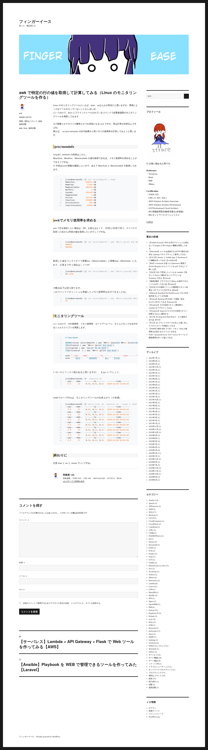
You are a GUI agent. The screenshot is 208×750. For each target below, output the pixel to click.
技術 (40, 121)
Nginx (151, 601)
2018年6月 (153, 480)
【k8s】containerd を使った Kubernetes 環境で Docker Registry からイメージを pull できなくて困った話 (168, 266)
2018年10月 (153, 474)
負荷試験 (22, 124)
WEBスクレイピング (157, 646)
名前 (22, 562)
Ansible (152, 500)
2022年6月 (153, 385)
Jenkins (152, 575)
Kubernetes (153, 580)
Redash (151, 616)
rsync (151, 619)
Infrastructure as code (157, 566)
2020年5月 (153, 444)
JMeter (151, 577)
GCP (150, 560)
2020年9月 (153, 435)
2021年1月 (153, 423)
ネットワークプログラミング (161, 670)
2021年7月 (153, 408)
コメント (24, 519)
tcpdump (152, 640)
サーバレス (153, 655)
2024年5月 (153, 364)
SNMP (151, 637)
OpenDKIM (153, 604)
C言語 (151, 533)
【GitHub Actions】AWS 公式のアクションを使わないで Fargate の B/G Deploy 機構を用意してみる (169, 245)
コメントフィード (156, 714)
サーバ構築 (153, 658)
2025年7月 (153, 358)
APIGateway (153, 506)
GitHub (149, 222)
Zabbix (151, 652)
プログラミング (155, 673)
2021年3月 (153, 420)
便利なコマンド (30, 121)
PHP (150, 607)
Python (151, 610)
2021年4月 (153, 417)
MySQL (152, 595)
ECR (150, 551)
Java (150, 569)
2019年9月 (153, 462)
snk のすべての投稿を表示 (73, 481)
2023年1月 (153, 376)
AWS (151, 512)
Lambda (152, 583)
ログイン (152, 708)
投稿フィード (154, 711)
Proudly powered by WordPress (48, 737)
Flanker (152, 554)
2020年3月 (153, 450)
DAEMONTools (155, 536)
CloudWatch (153, 524)
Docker (151, 542)
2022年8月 (153, 379)
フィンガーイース (35, 21)
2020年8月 (153, 438)
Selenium (152, 628)
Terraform (152, 643)
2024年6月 (153, 361)
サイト (22, 589)
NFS (150, 598)
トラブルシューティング (159, 667)
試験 (150, 684)
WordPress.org (154, 717)
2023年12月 (153, 367)
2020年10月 (153, 432)
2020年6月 (153, 441)
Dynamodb (153, 545)
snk (20, 113)
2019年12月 (153, 459)
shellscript (153, 631)
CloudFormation (155, 521)
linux (25, 128)
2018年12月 (153, 468)
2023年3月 (153, 370)
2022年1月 (153, 397)
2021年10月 (153, 400)
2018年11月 (153, 471)
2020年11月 (153, 429)
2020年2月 (153, 453)
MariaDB (152, 592)
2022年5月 (153, 388)
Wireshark (152, 649)
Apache (152, 503)
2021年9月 (153, 403)
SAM (151, 625)
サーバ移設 (153, 661)
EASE (151, 548)
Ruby (151, 622)
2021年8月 (153, 406)
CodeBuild (153, 527)
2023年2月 (153, 373)
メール (23, 575)
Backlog (152, 515)
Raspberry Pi (153, 613)
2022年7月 (153, 382)
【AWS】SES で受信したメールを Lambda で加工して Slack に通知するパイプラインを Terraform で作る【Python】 (168, 275)
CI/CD (151, 518)
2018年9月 (153, 477)
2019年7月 (153, 465)
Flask (151, 557)
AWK (21, 121)
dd (150, 539)
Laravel (152, 586)
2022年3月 (153, 391)
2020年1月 (153, 456)
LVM (151, 589)
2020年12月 (153, 426)
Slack (151, 634)
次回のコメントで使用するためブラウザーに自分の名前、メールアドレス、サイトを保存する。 (62, 603)
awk (20, 128)
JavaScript (153, 572)
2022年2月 (153, 394)
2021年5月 (153, 414)
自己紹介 (152, 682)
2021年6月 (153, 411)
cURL (151, 530)
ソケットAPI (154, 664)
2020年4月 (153, 447)
